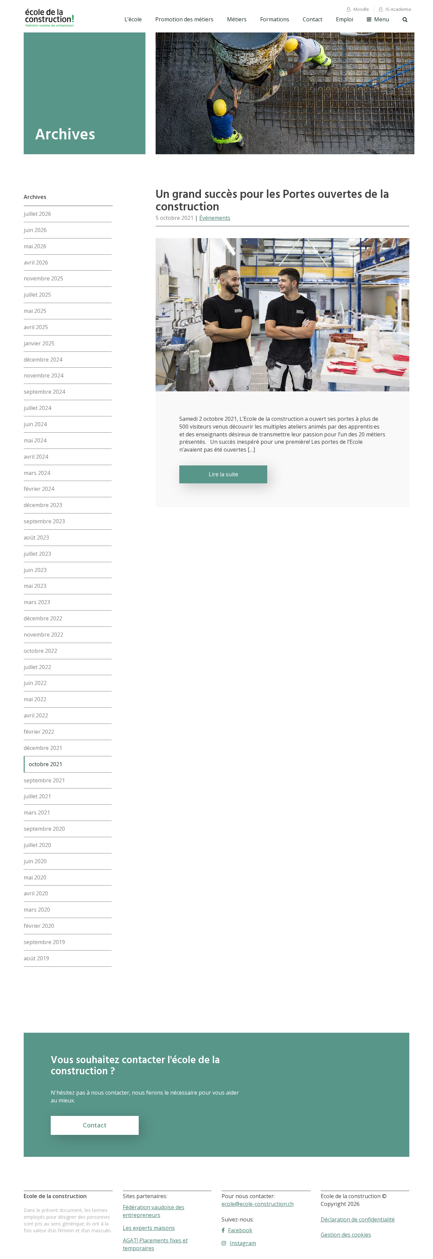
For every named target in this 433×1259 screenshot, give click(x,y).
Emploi (344, 19)
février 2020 (39, 926)
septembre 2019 (44, 942)
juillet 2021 (37, 796)
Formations (274, 19)
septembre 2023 (44, 521)
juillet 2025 (37, 294)
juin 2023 (35, 570)
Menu (381, 19)
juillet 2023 (37, 553)
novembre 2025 (43, 278)
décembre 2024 (43, 359)
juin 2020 (35, 861)
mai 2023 (35, 586)
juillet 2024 (37, 408)
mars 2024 (37, 473)
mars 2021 (37, 812)
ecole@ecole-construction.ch (258, 1204)
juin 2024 (35, 424)
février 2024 (39, 489)
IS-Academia (398, 9)
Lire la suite (223, 474)
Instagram (243, 1243)
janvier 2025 (39, 343)
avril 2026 (36, 262)
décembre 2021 (43, 748)
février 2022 (39, 731)
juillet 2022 (37, 667)
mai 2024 (35, 440)
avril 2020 (36, 893)
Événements (214, 218)
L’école (133, 19)
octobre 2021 (45, 764)
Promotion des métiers (184, 19)
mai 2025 (35, 311)
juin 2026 (35, 230)
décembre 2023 (43, 505)
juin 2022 (35, 683)
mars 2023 (37, 602)
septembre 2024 (44, 391)
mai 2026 (35, 246)
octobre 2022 (40, 651)
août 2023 (36, 537)
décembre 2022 (43, 618)
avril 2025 (36, 327)
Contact (312, 19)
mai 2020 (35, 877)
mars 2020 (37, 909)
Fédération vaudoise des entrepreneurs (153, 1211)
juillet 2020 (37, 845)
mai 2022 (35, 699)
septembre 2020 (44, 828)
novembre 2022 (43, 634)
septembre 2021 (44, 780)
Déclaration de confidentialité (358, 1219)
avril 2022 (36, 715)
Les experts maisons (149, 1228)
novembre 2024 (43, 375)
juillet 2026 (37, 214)
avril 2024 (36, 456)
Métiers (237, 19)
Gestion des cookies (346, 1234)
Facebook (240, 1230)
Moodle (361, 9)
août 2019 (36, 958)
